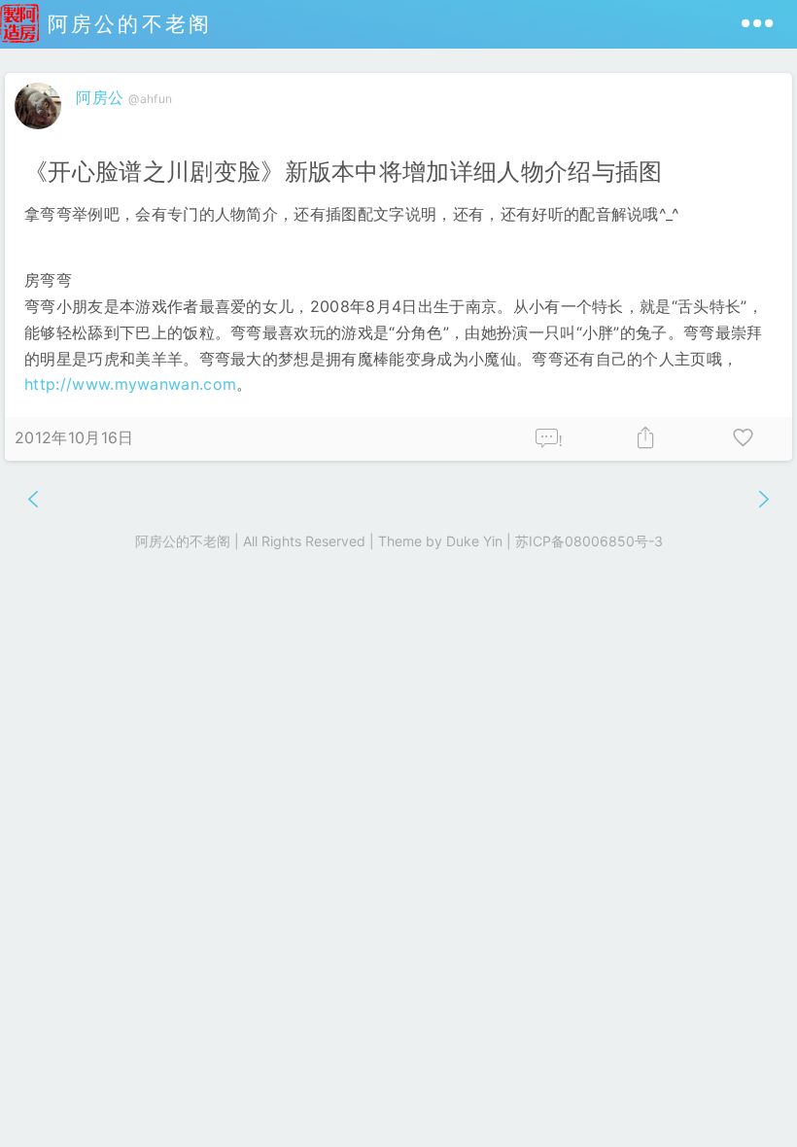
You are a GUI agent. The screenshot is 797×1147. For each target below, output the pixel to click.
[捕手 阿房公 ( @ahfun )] (40, 133)
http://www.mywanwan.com (130, 384)
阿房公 (99, 97)
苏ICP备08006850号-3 (589, 541)
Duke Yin (474, 541)
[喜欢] (743, 439)
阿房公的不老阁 (125, 24)
